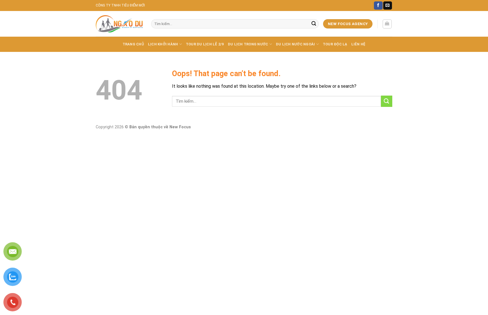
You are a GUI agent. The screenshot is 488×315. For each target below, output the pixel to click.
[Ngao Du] (119, 23)
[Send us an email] (387, 5)
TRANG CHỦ (133, 44)
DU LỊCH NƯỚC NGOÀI (295, 44)
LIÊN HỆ (358, 44)
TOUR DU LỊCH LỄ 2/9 (205, 44)
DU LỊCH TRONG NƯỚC (248, 44)
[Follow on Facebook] (378, 5)
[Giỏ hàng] (387, 23)
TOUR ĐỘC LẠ (335, 44)
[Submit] (314, 24)
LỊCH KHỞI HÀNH (163, 44)
